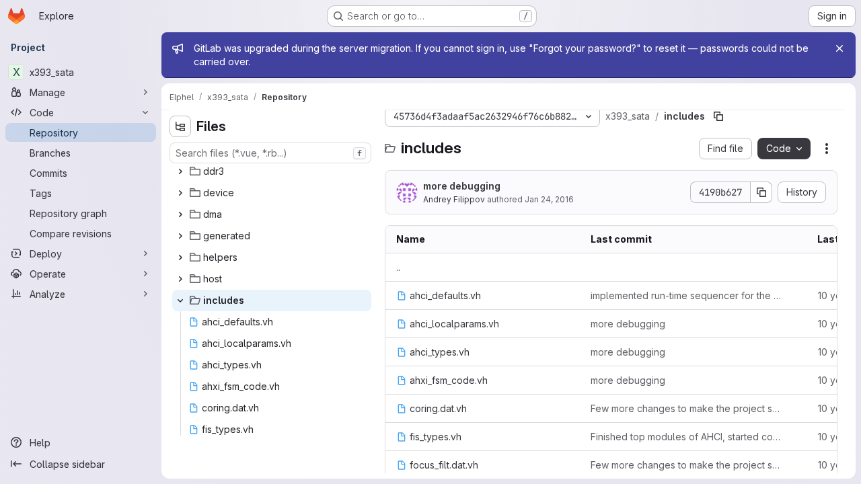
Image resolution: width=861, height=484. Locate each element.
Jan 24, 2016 (549, 199)
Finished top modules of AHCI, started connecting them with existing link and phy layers (687, 436)
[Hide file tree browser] (180, 126)
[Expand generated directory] (180, 236)
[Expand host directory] (180, 279)
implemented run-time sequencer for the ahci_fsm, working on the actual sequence (687, 295)
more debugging (461, 186)
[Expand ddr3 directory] (180, 171)
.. (398, 267)
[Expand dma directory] (180, 214)
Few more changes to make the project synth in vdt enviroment (687, 408)
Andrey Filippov (454, 199)
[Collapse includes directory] (180, 300)
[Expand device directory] (180, 193)
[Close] (839, 48)
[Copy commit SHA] (761, 192)
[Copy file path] (718, 116)
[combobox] (270, 153)
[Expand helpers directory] (180, 257)
